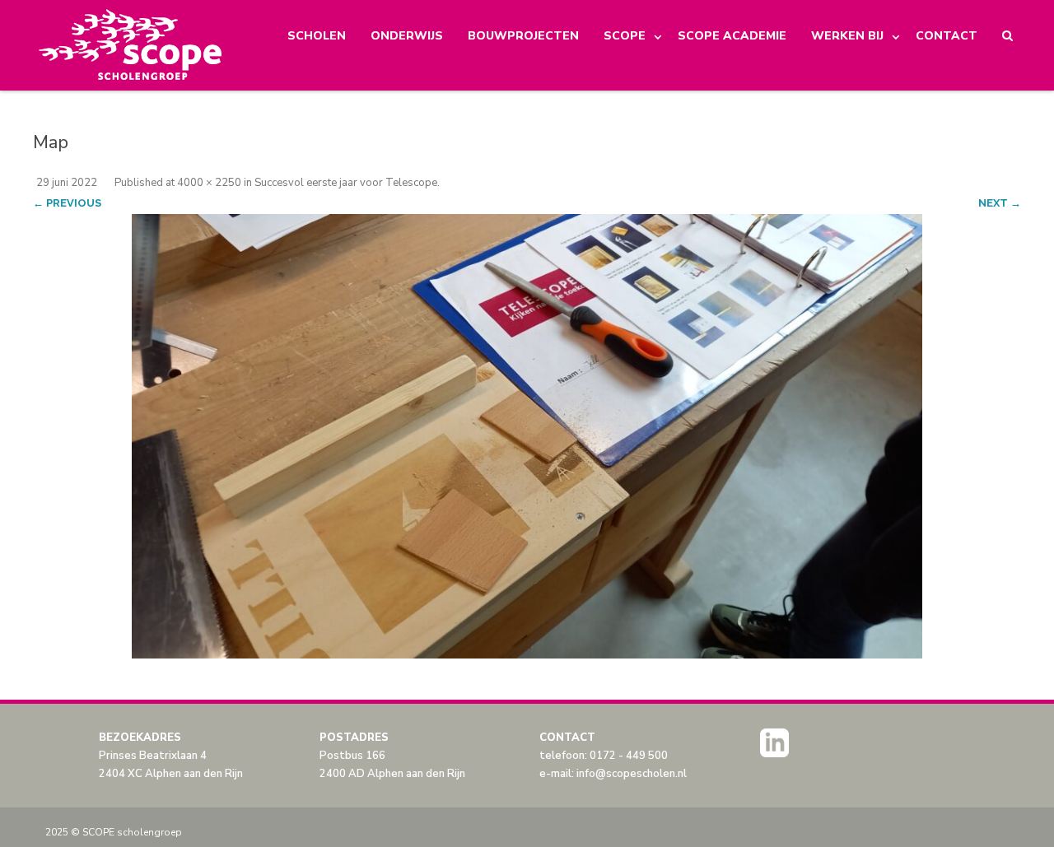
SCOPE (625, 36)
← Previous (67, 203)
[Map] (527, 436)
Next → (999, 203)
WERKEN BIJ (847, 36)
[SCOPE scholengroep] (131, 45)
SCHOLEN (316, 36)
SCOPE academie (732, 36)
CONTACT (946, 36)
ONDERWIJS (407, 36)
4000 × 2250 (209, 182)
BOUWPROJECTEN (523, 36)
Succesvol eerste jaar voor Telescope (345, 182)
